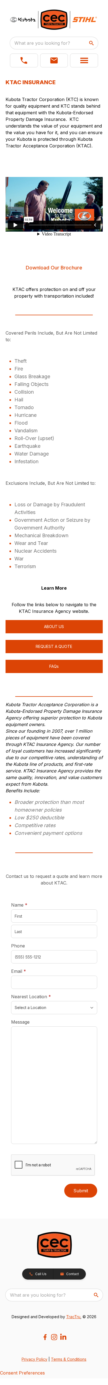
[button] (24, 60)
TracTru (73, 1316)
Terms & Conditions (68, 1359)
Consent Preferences (22, 1373)
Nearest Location (39, 996)
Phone (18, 946)
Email (27, 971)
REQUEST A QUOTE (54, 646)
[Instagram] (54, 1337)
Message (20, 1022)
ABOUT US (54, 626)
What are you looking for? (42, 43)
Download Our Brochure (54, 268)
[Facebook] (45, 1337)
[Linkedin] (63, 1337)
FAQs (54, 666)
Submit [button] (80, 1190)
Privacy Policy (34, 1359)
